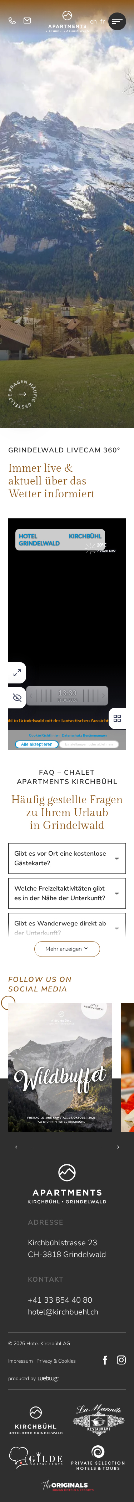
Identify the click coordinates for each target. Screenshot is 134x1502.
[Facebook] (105, 1361)
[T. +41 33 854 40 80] (12, 21)
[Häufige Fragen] (22, 394)
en (93, 21)
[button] (67, 946)
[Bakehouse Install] (67, 21)
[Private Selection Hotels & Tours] (98, 1458)
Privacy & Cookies (56, 1361)
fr (102, 21)
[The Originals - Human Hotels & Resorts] (67, 1485)
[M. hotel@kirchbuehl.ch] (27, 21)
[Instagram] (121, 1361)
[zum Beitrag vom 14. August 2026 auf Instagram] (60, 1067)
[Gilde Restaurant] (36, 1458)
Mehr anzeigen (64, 949)
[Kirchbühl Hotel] (36, 1420)
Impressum (20, 1361)
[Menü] (117, 21)
